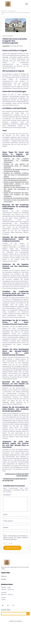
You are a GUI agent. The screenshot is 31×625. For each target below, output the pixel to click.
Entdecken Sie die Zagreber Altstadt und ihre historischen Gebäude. (16, 170)
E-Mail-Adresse (8, 521)
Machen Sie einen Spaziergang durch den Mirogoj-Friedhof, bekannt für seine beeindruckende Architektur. (16, 183)
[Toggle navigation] (26, 4)
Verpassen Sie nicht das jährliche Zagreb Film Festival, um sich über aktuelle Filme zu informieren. (16, 199)
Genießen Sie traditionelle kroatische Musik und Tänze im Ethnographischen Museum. (16, 174)
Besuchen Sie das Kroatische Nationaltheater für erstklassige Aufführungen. (16, 160)
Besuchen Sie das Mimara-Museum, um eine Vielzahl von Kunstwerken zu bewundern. (16, 189)
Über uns (3, 576)
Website (5, 527)
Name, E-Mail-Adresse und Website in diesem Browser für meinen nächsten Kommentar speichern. (15, 537)
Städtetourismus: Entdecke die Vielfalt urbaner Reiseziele (17, 475)
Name (5, 514)
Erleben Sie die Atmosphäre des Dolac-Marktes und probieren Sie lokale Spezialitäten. (16, 194)
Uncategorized (7, 36)
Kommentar (7, 495)
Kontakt (3, 579)
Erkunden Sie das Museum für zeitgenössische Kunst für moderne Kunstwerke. (16, 166)
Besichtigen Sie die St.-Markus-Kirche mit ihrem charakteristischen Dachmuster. (16, 179)
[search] (28, 613)
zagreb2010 (5, 46)
